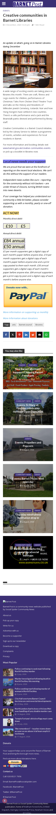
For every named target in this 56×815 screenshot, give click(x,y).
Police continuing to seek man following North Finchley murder (32, 670)
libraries (39, 324)
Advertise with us (11, 630)
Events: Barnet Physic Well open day (28, 480)
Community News (23, 401)
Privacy (6, 656)
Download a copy (11, 646)
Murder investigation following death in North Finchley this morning (32, 680)
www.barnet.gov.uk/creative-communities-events (26, 148)
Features (33, 365)
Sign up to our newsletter (14, 641)
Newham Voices (42, 810)
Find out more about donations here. (19, 758)
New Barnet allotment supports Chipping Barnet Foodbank (28, 372)
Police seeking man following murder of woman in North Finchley (32, 690)
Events (6, 10)
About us (7, 615)
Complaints (8, 651)
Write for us (8, 625)
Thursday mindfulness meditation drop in (28, 516)
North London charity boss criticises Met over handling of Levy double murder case (33, 710)
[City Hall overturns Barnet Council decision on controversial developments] (8, 702)
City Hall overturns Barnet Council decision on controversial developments (33, 700)
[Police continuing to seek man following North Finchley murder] (8, 672)
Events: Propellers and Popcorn (28, 444)
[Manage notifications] (4, 800)
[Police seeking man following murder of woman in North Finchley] (8, 692)
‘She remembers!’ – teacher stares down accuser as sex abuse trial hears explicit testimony (32, 731)
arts (14, 324)
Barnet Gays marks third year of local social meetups (28, 552)
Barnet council (25, 324)
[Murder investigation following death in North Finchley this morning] (8, 682)
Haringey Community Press (22, 810)
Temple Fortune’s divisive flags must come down (34, 720)
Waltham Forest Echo (33, 807)
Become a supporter (12, 635)
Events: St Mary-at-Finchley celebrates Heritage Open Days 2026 (28, 408)
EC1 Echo (27, 813)
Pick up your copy (11, 620)
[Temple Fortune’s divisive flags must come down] (8, 722)
